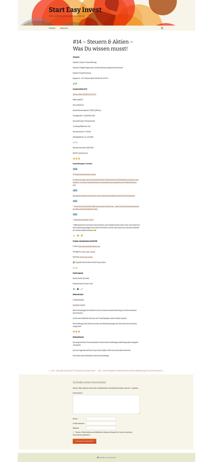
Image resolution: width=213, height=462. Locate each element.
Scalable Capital (79, 305)
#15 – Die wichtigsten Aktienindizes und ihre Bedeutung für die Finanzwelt (131, 370)
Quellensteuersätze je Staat (85, 174)
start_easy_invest (88, 251)
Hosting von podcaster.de (107, 457)
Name (75, 419)
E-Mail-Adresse (79, 423)
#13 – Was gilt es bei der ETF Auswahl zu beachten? (72, 370)
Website (76, 428)
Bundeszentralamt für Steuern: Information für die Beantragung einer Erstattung (104, 195)
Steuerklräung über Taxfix (83, 219)
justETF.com (83, 153)
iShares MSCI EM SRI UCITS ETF (84, 94)
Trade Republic (78, 299)
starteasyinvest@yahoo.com (89, 246)
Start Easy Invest (86, 257)
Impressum (64, 28)
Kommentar (78, 393)
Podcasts (52, 28)
